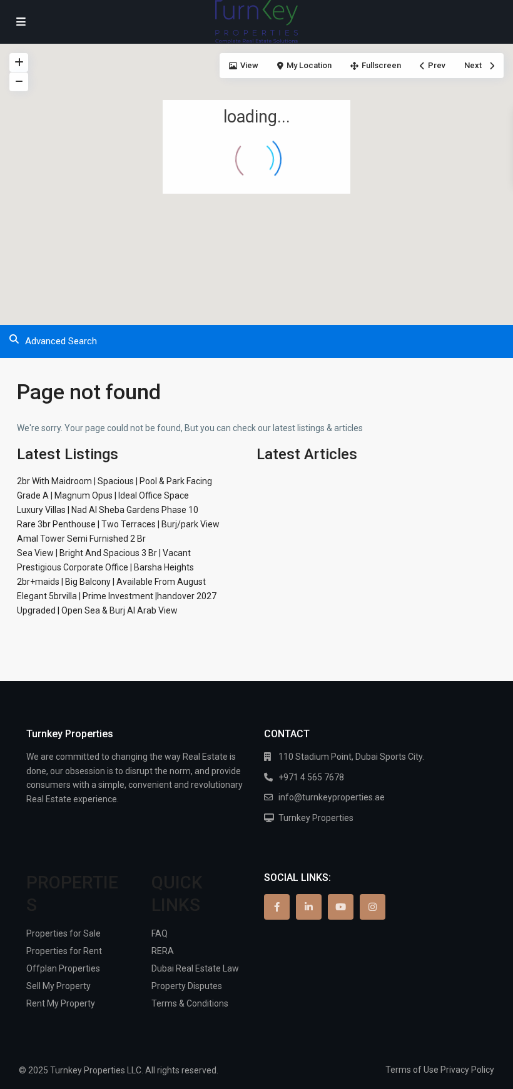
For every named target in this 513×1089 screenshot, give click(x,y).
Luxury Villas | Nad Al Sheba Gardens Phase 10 (107, 510)
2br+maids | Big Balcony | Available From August (111, 582)
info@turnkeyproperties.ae (331, 797)
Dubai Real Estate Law (195, 968)
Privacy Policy (467, 1070)
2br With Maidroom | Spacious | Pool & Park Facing (114, 481)
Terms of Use (412, 1070)
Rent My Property (60, 1003)
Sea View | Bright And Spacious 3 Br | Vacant (104, 553)
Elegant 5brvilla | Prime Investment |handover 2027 (116, 596)
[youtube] (340, 907)
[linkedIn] (309, 907)
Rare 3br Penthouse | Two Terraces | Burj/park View (118, 524)
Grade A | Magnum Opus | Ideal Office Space (103, 495)
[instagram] (372, 907)
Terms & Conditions (189, 1003)
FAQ (159, 933)
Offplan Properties (63, 968)
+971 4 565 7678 (311, 777)
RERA (162, 951)
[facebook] (277, 907)
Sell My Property (58, 986)
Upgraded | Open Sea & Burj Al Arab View (97, 610)
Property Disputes (186, 986)
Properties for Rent (64, 951)
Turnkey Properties (315, 818)
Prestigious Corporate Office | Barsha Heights (105, 567)
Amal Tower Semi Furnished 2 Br (81, 539)
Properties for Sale (63, 933)
